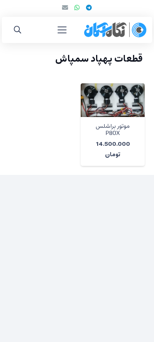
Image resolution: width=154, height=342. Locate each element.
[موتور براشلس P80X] (113, 100)
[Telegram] (89, 7)
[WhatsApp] (77, 7)
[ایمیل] (65, 7)
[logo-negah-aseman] (115, 30)
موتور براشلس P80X (113, 130)
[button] (62, 29)
